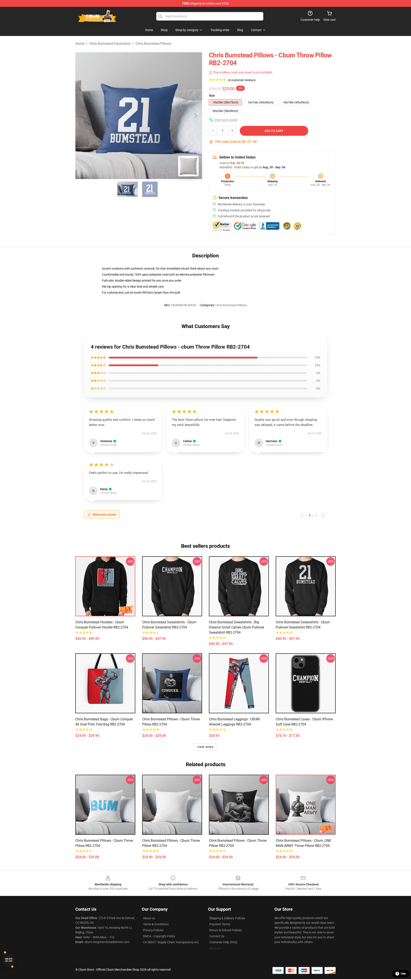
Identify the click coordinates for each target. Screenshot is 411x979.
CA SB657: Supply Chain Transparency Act (171, 942)
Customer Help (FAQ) (223, 942)
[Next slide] (195, 115)
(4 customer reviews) (242, 80)
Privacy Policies (153, 930)
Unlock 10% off (8, 960)
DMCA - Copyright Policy (159, 936)
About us (149, 918)
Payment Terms (219, 924)
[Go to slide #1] (127, 189)
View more (205, 747)
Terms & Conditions (156, 924)
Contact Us (216, 936)
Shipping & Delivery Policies (227, 918)
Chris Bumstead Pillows (153, 44)
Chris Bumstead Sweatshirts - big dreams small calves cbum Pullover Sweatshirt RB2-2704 (236, 627)
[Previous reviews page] (302, 515)
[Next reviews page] (323, 515)
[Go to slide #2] (150, 189)
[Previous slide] (81, 115)
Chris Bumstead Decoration (110, 44)
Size (212, 95)
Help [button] (403, 973)
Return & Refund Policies (225, 930)
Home (79, 44)
